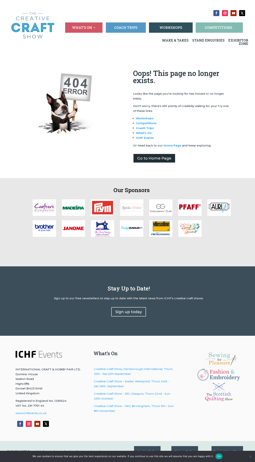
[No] (250, 456)
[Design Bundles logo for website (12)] (160, 236)
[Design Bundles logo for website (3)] (44, 236)
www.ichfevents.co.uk (31, 413)
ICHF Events (145, 138)
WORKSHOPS (170, 27)
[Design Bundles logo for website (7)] (131, 215)
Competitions (146, 123)
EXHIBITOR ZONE (238, 42)
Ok (219, 456)
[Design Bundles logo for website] (131, 236)
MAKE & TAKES (175, 40)
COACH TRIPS (125, 27)
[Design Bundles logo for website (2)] (73, 236)
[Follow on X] (242, 13)
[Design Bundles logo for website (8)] (102, 215)
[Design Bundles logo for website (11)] (190, 236)
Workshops (144, 118)
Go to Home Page (154, 158)
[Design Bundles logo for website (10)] (44, 215)
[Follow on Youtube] (234, 13)
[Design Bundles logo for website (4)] (219, 215)
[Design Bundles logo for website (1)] (102, 236)
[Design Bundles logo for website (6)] (160, 215)
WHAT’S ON (82, 28)
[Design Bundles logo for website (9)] (73, 215)
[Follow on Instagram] (225, 13)
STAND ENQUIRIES (208, 40)
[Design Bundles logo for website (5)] (190, 215)
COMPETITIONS (218, 27)
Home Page (172, 145)
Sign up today (128, 312)
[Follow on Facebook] (216, 13)
